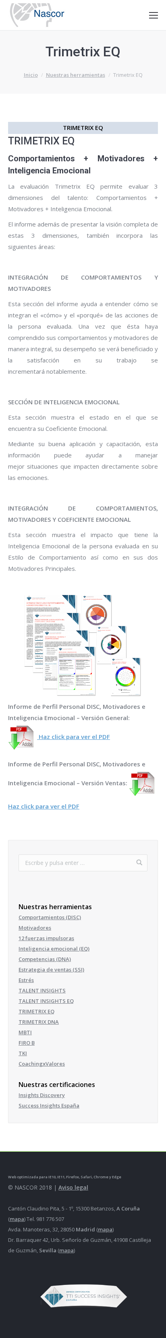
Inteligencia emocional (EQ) (54, 948)
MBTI (25, 1032)
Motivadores (35, 927)
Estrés (26, 980)
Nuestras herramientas (75, 74)
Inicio (31, 74)
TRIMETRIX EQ (36, 1011)
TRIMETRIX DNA (39, 1021)
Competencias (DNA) (45, 959)
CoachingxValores (42, 1063)
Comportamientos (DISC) (50, 917)
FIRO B (27, 1042)
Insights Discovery (42, 1095)
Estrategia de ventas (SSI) (51, 969)
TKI (23, 1053)
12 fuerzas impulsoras (46, 938)
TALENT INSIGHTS (42, 990)
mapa (17, 1219)
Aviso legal (73, 1187)
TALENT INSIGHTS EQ (46, 1001)
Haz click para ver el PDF (73, 737)
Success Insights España (49, 1105)
